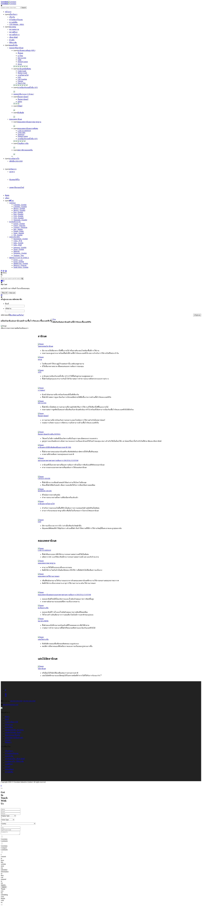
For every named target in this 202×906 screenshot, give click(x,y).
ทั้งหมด (20, 53)
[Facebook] (1, 271)
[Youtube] (6, 271)
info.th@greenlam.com (10, 704)
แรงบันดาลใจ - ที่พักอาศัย (14, 761)
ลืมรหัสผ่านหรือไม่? (17, 315)
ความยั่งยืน (9, 772)
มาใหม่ (20, 56)
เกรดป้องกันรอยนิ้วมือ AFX (28, 139)
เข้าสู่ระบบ (9, 724)
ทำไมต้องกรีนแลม (12, 753)
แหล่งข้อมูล (9, 769)
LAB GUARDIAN (24, 131)
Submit (4, 887)
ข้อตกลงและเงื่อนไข (12, 735)
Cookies (8, 740)
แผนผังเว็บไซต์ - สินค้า (13, 732)
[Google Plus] (4, 271)
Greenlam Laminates (4, 840)
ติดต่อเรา (8, 742)
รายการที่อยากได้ (11, 722)
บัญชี (7, 719)
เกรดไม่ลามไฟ (23, 75)
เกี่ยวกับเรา (9, 751)
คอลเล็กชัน (9, 756)
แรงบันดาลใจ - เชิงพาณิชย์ (15, 759)
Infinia (20, 101)
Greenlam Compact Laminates (4, 848)
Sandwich (21, 134)
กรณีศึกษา (9, 764)
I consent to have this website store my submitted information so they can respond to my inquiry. (5, 870)
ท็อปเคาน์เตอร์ (23, 99)
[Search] (22, 279)
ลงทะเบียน (9, 727)
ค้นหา (7, 717)
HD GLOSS (22, 58)
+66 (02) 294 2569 (16, 701)
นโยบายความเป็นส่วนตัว (14, 738)
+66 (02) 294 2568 (29, 701)
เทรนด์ (7, 766)
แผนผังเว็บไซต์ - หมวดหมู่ (14, 730)
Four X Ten (21, 83)
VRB (19, 60)
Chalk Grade (22, 71)
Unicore (20, 81)
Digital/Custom (23, 62)
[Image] (41, 344)
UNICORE (21, 132)
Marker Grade (22, 73)
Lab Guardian (22, 79)
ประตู (20, 64)
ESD (19, 77)
